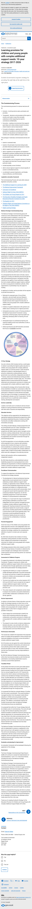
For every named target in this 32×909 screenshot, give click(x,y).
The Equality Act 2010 (8, 201)
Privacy (24, 890)
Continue (4, 869)
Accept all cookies (16, 19)
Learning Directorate (11, 69)
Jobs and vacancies (15, 890)
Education (16, 71)
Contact (16, 887)
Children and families (9, 71)
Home (2, 43)
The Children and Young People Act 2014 (13, 194)
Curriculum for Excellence (9, 189)
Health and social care (24, 71)
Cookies (22, 887)
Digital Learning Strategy (9, 208)
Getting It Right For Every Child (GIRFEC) (13, 192)
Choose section (6, 98)
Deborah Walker (9, 831)
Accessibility (4, 887)
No (5, 861)
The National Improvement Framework (13, 187)
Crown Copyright (5, 890)
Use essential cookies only (16, 24)
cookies (7, 2)
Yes (5, 857)
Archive (10, 887)
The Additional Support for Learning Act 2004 (14, 185)
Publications (8, 43)
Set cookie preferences (16, 28)
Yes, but (6, 864)
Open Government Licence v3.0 (23, 897)
